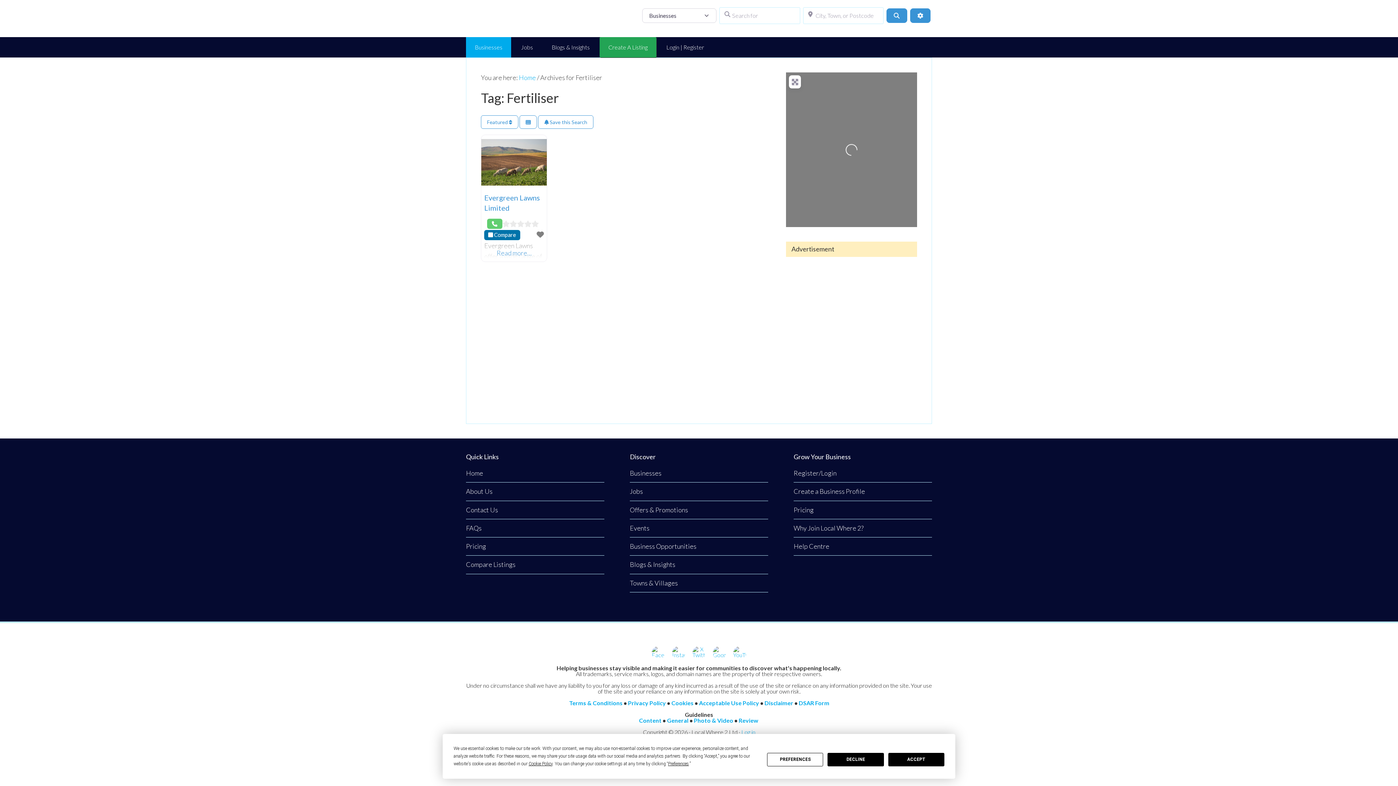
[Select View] (528, 122)
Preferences (795, 759)
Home (474, 473)
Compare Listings (491, 564)
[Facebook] (658, 652)
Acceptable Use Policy (729, 702)
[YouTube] (739, 652)
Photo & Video (713, 720)
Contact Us (482, 510)
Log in (748, 732)
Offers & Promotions (659, 510)
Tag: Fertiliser (520, 98)
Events (639, 528)
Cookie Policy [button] (541, 763)
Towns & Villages (654, 583)
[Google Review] (719, 652)
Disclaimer (779, 702)
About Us (479, 491)
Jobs (636, 491)
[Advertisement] (851, 334)
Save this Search (568, 122)
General (677, 720)
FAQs (474, 528)
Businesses (646, 473)
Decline (855, 759)
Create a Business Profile (829, 491)
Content (650, 720)
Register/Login (815, 473)
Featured (498, 122)
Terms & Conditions (596, 702)
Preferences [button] (678, 763)
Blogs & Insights (652, 564)
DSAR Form (814, 702)
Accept (916, 759)
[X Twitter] (699, 652)
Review (748, 720)
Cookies (682, 702)
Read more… (514, 253)
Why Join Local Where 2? (829, 528)
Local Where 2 (524, 18)
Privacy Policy (647, 702)
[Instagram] (678, 652)
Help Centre (811, 546)
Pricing (476, 546)
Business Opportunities (663, 546)
